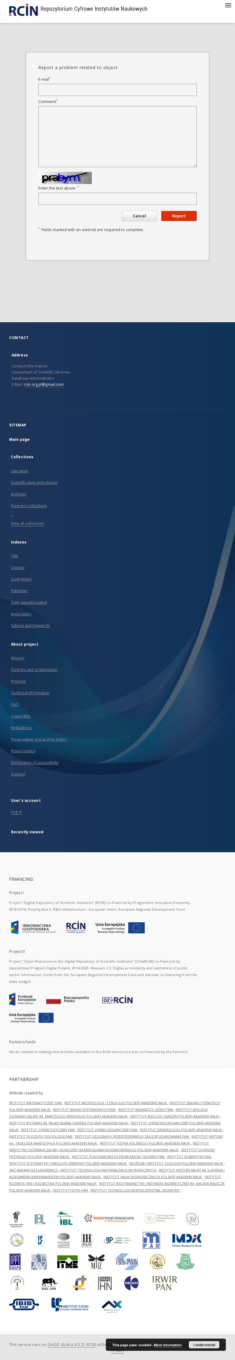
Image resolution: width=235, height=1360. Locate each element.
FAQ (14, 704)
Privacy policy (23, 751)
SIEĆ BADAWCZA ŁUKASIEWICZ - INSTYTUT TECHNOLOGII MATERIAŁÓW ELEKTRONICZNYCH (83, 1170)
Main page (19, 439)
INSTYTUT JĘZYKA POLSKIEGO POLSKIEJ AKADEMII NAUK (145, 1143)
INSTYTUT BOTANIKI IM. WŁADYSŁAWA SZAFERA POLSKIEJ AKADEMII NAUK (69, 1123)
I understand (204, 1344)
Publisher (19, 590)
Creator (18, 567)
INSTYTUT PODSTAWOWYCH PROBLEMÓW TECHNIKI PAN (118, 1156)
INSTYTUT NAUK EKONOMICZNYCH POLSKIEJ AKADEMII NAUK (153, 1176)
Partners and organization (34, 669)
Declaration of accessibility (34, 762)
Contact (18, 774)
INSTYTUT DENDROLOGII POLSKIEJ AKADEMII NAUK (181, 1129)
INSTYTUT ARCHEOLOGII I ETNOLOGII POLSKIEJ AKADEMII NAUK (116, 1102)
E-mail (44, 79)
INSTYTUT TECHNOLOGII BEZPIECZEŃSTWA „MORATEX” (136, 1190)
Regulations (21, 727)
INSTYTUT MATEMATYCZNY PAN (35, 1102)
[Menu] (227, 5)
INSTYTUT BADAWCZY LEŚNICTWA (146, 1109)
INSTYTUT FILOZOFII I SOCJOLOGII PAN (41, 1136)
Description (21, 614)
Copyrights (20, 716)
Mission (17, 658)
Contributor (21, 579)
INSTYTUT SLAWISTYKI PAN (189, 1156)
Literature (19, 471)
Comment (48, 101)
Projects (18, 681)
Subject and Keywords (30, 625)
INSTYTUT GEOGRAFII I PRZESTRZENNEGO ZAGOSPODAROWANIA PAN (132, 1136)
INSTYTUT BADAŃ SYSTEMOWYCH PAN (84, 1109)
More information (168, 1345)
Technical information (30, 692)
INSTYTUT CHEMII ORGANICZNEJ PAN (107, 1129)
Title (15, 555)
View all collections (27, 523)
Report (179, 216)
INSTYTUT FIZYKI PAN (71, 1190)
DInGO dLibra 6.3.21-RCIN (71, 1344)
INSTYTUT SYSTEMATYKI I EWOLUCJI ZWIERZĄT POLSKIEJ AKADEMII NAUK (68, 1163)
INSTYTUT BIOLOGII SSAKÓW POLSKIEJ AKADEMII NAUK (175, 1116)
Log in (16, 811)
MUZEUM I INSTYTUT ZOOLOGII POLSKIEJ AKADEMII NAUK (176, 1163)
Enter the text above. (58, 188)
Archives (18, 494)
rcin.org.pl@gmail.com (44, 384)
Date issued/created (29, 602)
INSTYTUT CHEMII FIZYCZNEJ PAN (48, 1129)
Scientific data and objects (34, 482)
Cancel (139, 216)
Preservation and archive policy (39, 739)
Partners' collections (29, 505)
